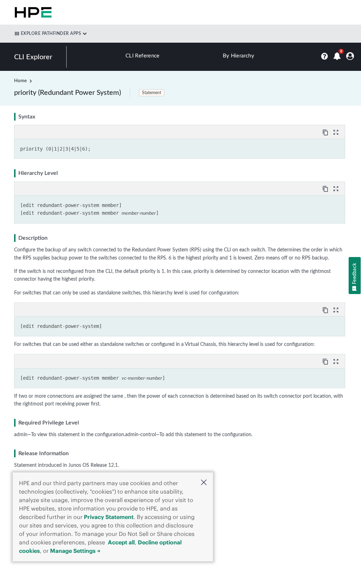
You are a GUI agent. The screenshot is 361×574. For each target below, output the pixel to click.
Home (20, 81)
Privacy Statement (109, 516)
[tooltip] (326, 131)
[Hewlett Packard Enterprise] (31, 12)
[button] (204, 483)
